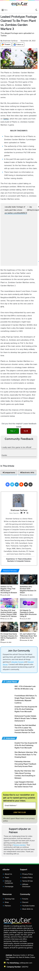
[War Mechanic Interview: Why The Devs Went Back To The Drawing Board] (7, 758)
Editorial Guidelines (9, 885)
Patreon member (19, 848)
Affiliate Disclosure (26, 889)
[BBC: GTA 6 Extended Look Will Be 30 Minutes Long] (7, 692)
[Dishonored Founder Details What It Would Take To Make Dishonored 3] (7, 722)
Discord (25, 905)
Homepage (9, 890)
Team (7, 881)
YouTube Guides (28, 909)
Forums (25, 902)
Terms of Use (27, 884)
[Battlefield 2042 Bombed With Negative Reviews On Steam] (29, 582)
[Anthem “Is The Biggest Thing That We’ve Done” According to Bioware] (9, 582)
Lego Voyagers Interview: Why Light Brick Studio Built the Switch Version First (25, 787)
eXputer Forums (17, 665)
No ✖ (26, 433)
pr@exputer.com (26, 966)
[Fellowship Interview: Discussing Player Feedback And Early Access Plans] (7, 767)
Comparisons (9, 475)
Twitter (6, 119)
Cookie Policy (27, 881)
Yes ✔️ (13, 433)
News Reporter (14, 515)
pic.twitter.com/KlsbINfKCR (20, 215)
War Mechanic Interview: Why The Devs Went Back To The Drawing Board (26, 757)
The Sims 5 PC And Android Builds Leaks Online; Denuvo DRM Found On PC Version (9, 615)
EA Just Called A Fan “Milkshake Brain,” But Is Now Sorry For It (28, 638)
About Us (8, 877)
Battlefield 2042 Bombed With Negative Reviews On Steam (28, 592)
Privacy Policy (27, 877)
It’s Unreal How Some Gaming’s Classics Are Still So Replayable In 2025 (9, 639)
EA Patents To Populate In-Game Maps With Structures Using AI (28, 615)
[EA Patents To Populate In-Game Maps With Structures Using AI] (29, 605)
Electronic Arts (27, 475)
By (2, 41)
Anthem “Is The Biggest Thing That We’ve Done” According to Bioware (9, 592)
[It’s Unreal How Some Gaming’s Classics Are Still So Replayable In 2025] (9, 629)
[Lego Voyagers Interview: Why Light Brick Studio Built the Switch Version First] (7, 788)
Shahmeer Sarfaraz (9, 41)
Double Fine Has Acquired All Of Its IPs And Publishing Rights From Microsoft (26, 712)
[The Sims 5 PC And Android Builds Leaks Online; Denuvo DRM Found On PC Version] (9, 605)
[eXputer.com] (19, 4)
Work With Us (27, 912)
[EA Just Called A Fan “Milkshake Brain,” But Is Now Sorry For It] (29, 629)
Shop (7, 905)
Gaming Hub (9, 902)
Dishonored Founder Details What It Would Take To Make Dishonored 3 (26, 721)
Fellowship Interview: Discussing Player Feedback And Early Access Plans (25, 767)
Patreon (8, 909)
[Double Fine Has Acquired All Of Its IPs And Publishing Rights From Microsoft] (7, 713)
